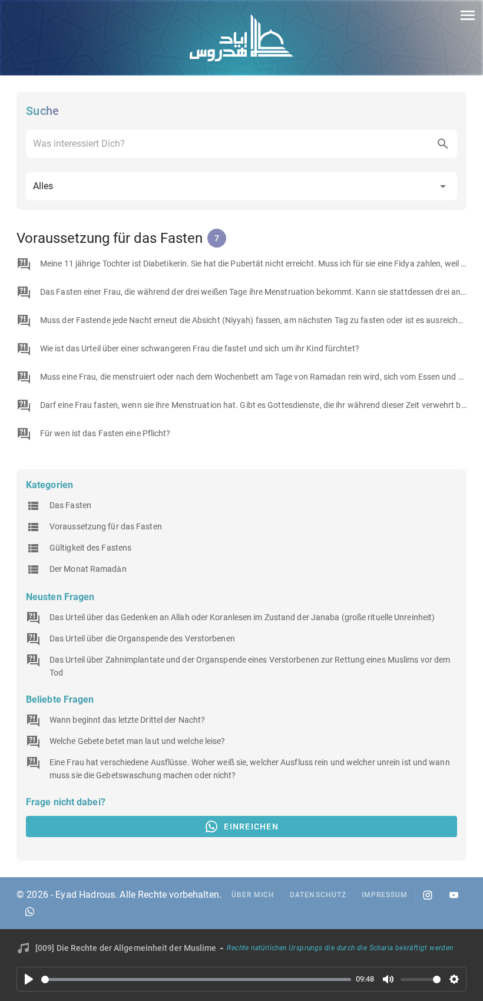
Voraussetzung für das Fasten (105, 526)
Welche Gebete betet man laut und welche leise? (137, 741)
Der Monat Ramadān (88, 569)
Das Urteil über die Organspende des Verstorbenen (142, 638)
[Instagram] (427, 895)
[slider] (196, 979)
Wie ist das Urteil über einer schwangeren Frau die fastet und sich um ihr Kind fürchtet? (199, 348)
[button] (241, 186)
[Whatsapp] (29, 911)
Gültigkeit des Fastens (90, 547)
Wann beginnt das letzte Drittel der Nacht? (127, 720)
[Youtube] (453, 895)
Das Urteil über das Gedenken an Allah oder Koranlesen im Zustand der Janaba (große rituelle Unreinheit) (242, 617)
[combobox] (241, 144)
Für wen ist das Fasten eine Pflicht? (105, 433)
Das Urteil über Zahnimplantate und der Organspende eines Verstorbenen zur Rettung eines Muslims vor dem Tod (249, 666)
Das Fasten (70, 505)
